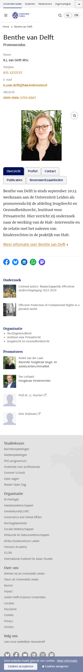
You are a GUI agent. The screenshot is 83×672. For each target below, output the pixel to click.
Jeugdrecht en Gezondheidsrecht (28, 341)
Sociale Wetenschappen (19, 529)
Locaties (9, 603)
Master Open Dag (15, 485)
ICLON (8, 553)
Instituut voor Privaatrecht (24, 337)
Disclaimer (10, 609)
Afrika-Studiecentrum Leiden (21, 541)
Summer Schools (14, 473)
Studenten (30, 3)
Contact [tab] (50, 171)
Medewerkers (45, 3)
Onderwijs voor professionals (22, 467)
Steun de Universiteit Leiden (21, 579)
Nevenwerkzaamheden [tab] (46, 180)
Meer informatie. (67, 661)
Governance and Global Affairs (23, 517)
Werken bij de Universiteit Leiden (24, 574)
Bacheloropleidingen (16, 449)
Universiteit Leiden (12, 3)
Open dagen (11, 479)
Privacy (8, 621)
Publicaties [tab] (14, 180)
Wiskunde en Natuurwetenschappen (26, 535)
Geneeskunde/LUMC (16, 511)
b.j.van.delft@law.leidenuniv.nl (25, 85)
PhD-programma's (15, 461)
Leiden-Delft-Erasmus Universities (25, 597)
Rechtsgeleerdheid (19, 333)
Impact (8, 591)
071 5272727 (12, 73)
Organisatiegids (63, 3)
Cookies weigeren (56, 666)
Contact (9, 627)
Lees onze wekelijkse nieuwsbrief (24, 642)
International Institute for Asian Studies (28, 559)
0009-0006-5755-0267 (19, 98)
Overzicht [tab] (14, 171)
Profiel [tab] (32, 171)
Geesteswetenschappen (18, 505)
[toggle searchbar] (60, 15)
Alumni (8, 585)
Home (6, 26)
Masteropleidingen (15, 455)
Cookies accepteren (20, 666)
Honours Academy (15, 547)
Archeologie (11, 499)
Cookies (8, 615)
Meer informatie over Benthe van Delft (34, 244)
